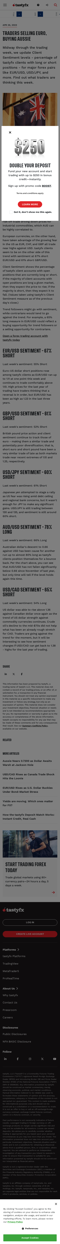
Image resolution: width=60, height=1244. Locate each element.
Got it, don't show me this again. (33, 212)
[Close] (56, 1204)
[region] (30, 1221)
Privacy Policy (15, 1222)
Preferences (31, 1228)
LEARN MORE (30, 204)
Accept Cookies (30, 1238)
